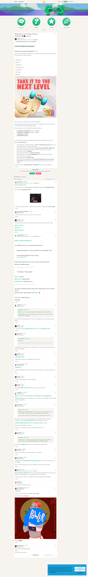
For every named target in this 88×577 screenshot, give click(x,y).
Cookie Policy (53, 572)
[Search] (62, 2)
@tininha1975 (30, 411)
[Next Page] (55, 179)
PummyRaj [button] (19, 181)
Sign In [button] (32, 173)
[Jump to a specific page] (56, 179)
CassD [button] (18, 353)
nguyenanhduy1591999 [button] (22, 211)
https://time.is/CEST (22, 257)
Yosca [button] (18, 38)
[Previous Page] (52, 179)
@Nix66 (51, 206)
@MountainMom (19, 230)
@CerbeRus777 (32, 312)
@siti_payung (33, 493)
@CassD (18, 367)
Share (16, 167)
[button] (16, 39)
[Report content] (55, 34)
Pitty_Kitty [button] (19, 333)
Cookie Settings (79, 572)
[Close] (85, 565)
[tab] (43, 30)
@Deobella (39, 312)
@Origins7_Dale (19, 281)
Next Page (35, 555)
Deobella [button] (19, 432)
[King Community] (44, 2)
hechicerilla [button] (20, 404)
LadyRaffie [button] (35, 39)
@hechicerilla (24, 387)
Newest (19, 179)
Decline (80, 570)
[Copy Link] (38, 39)
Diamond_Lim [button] (20, 545)
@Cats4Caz (36, 187)
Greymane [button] (19, 304)
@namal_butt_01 (19, 225)
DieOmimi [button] (20, 309)
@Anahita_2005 (20, 357)
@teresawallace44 (35, 460)
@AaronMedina (31, 420)
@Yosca (22, 185)
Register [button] (38, 173)
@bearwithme (28, 187)
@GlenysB (17, 227)
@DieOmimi (48, 312)
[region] (67, 569)
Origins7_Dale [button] (20, 235)
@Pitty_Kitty (28, 240)
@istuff (31, 359)
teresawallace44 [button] (21, 488)
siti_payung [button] (20, 457)
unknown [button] (19, 481)
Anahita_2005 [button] (20, 364)
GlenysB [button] (19, 449)
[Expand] (35, 345)
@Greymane (22, 314)
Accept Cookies (80, 567)
